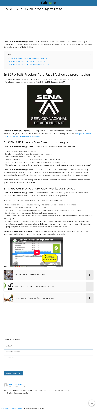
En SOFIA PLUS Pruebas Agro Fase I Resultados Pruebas (29, 64)
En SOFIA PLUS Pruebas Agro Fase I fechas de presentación (28, 58)
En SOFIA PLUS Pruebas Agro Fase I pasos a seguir (27, 61)
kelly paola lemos (15, 384)
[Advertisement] (48, 25)
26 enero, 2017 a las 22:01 (17, 387)
